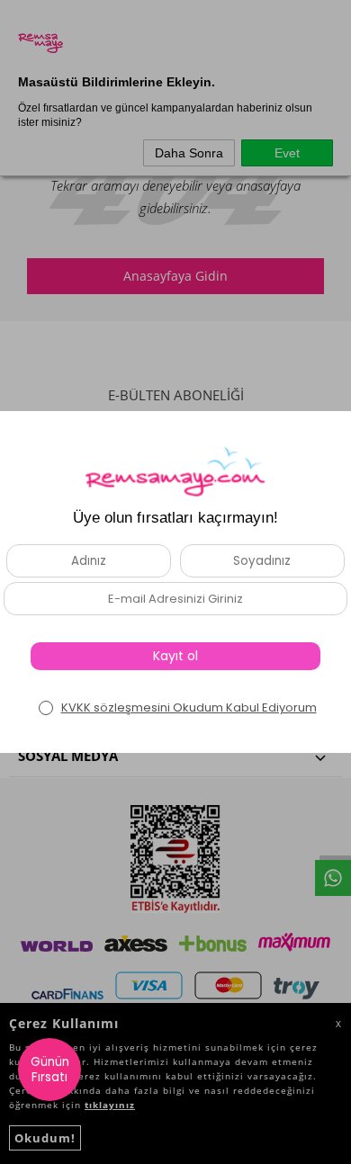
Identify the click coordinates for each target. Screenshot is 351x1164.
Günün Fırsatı (50, 1069)
